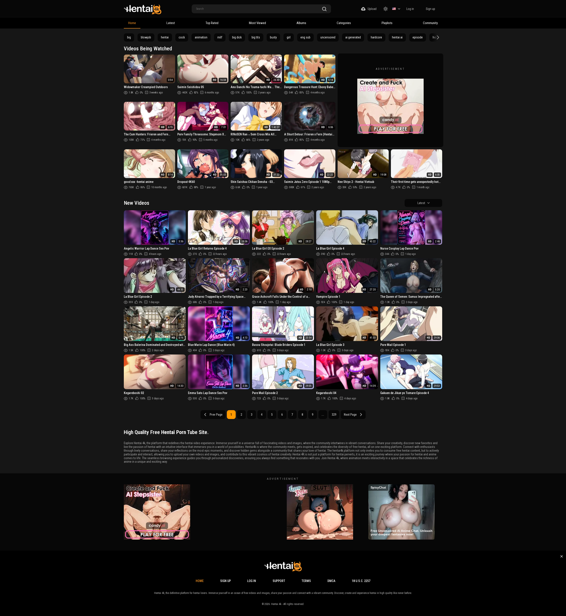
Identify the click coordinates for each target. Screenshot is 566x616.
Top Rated (212, 23)
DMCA (331, 581)
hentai (165, 37)
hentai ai (397, 37)
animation (201, 37)
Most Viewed (257, 23)
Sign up (430, 9)
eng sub (305, 37)
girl (289, 37)
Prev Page (216, 414)
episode (418, 37)
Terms (306, 581)
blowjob (146, 37)
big (129, 37)
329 (334, 414)
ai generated (353, 37)
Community (430, 23)
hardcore (376, 37)
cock (182, 37)
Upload (372, 9)
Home (132, 23)
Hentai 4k (276, 604)
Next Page (350, 414)
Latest (170, 23)
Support (279, 581)
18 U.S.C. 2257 (361, 581)
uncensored (327, 37)
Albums (301, 23)
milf (219, 37)
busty (273, 37)
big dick (237, 37)
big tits (256, 37)
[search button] (324, 9)
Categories (344, 23)
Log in (410, 9)
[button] (437, 37)
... (322, 414)
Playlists (387, 23)
